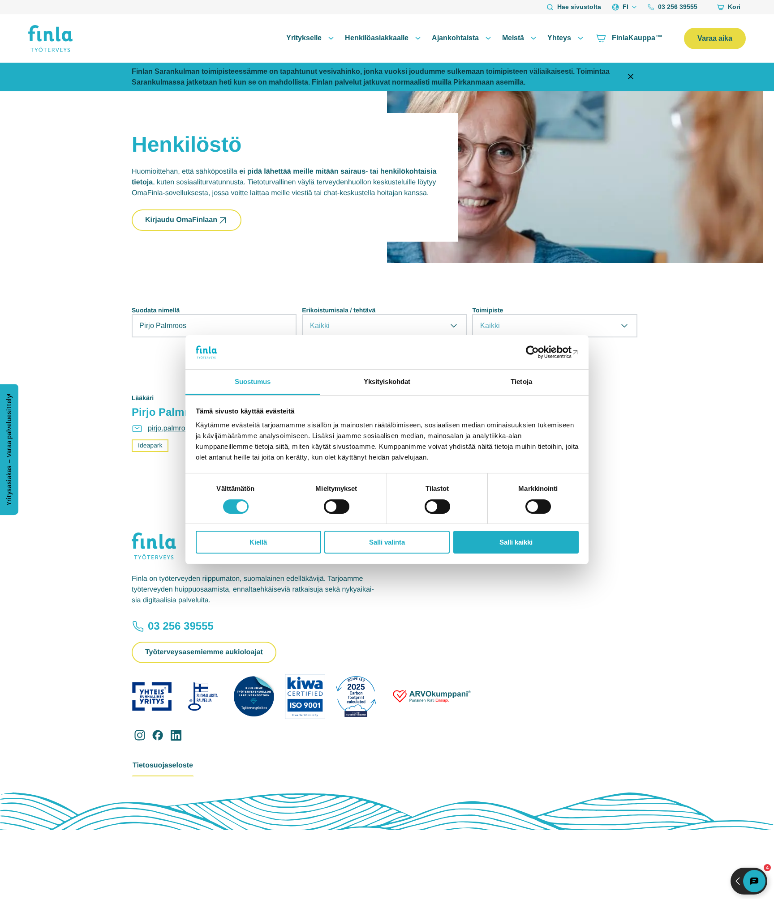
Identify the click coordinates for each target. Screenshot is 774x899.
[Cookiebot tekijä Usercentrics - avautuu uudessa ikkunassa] (539, 352)
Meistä (513, 38)
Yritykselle (304, 38)
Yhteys (559, 38)
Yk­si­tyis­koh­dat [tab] (387, 381)
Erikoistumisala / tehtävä (338, 310)
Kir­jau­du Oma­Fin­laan (181, 220)
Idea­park (150, 445)
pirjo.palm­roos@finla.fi (183, 428)
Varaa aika (714, 38)
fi (625, 6)
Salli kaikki (516, 542)
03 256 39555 (677, 6)
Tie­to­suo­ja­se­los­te (163, 765)
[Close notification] (630, 77)
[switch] (336, 506)
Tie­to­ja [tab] (521, 381)
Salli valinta (387, 542)
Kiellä (258, 542)
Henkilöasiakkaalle (376, 38)
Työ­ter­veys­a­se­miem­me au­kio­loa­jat (204, 652)
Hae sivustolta (579, 6)
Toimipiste (487, 310)
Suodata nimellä (156, 310)
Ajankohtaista (455, 38)
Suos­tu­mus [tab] (253, 381)
